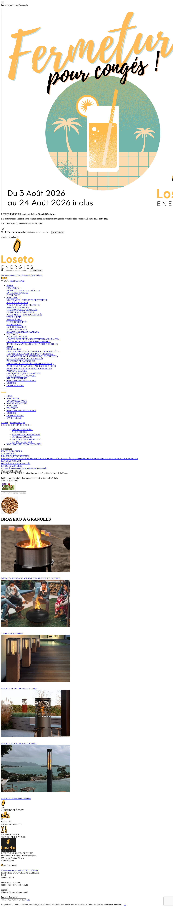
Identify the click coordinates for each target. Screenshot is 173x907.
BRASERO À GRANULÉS (13, 458)
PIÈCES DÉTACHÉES (16, 337)
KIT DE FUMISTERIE (16, 378)
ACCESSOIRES (13, 349)
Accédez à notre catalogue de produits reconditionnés (23, 468)
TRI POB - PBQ (8, 633)
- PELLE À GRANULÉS (17, 351)
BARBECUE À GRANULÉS (58, 458)
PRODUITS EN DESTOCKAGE (21, 380)
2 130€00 (26, 798)
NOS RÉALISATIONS (16, 403)
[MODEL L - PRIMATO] (86, 793)
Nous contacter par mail (11, 870)
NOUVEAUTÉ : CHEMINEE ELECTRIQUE (26, 300)
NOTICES (11, 383)
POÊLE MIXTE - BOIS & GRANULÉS (24, 315)
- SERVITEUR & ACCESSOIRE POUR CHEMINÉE (32, 352)
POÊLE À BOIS (13, 317)
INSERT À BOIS (14, 319)
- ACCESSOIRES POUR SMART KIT (23, 373)
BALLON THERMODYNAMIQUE (22, 332)
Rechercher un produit (15, 232)
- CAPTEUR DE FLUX (17, 339)
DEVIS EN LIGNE (15, 385)
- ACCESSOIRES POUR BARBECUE (34, 368)
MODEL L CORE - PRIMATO (15, 743)
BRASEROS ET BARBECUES (20, 361)
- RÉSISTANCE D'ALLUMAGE (43, 339)
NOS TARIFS (12, 288)
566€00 (19, 633)
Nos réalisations (23, 275)
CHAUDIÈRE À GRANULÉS (20, 312)
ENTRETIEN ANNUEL (17, 293)
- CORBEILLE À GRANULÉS (43, 351)
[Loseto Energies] (17, 268)
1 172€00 (33, 688)
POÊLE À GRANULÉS (17, 302)
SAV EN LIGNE (13, 418)
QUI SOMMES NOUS (16, 401)
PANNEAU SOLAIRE (16, 371)
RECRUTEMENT (30, 870)
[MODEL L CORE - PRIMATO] (86, 738)
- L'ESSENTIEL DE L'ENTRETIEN (40, 356)
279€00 (57, 578)
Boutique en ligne (17, 422)
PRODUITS (12, 298)
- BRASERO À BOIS (42, 363)
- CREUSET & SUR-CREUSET (35, 341)
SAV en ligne (36, 275)
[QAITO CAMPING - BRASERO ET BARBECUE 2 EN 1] (86, 573)
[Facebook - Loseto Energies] (2, 278)
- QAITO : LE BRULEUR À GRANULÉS (32, 357)
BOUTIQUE (12, 334)
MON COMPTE (16, 281)
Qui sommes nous (8, 275)
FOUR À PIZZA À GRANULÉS (21, 376)
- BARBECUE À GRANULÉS (30, 364)
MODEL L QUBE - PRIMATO (15, 688)
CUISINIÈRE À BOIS (16, 327)
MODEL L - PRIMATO (11, 798)
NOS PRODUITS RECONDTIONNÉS (23, 444)
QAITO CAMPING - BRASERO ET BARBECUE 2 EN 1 (27, 578)
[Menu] (3, 392)
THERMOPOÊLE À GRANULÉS (21, 310)
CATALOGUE (13, 295)
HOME (9, 285)
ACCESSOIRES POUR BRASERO (88, 458)
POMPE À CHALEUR (16, 329)
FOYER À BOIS (13, 324)
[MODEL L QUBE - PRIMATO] (86, 683)
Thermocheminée (16, 322)
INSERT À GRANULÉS (17, 307)
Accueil (4, 422)
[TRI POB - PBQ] (86, 628)
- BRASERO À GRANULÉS (19, 363)
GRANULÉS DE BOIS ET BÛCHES (23, 290)
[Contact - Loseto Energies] (5, 278)
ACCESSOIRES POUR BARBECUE (121, 458)
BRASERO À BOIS (35, 458)
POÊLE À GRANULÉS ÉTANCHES (23, 305)
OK (28, 900)
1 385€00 (33, 743)
